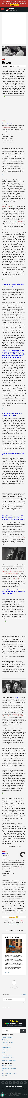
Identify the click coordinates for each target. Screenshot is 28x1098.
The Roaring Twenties (7, 1042)
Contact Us (24, 1089)
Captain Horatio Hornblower (9, 1068)
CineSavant (4, 58)
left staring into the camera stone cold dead (12, 571)
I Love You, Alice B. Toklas (8, 1060)
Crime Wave (5, 1076)
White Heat (5, 1050)
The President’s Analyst (7, 1057)
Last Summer (5, 1071)
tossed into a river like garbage (12, 573)
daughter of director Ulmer (8, 206)
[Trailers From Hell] (7, 9)
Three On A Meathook (7, 1037)
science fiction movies (18, 221)
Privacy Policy (11, 1089)
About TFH (18, 1089)
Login (24, 994)
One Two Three (6, 1045)
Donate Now (14, 5)
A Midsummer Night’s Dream (9, 1073)
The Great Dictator (6, 1047)
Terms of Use (4, 1089)
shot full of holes (6, 570)
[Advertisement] (14, 29)
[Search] (23, 1031)
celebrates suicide (16, 578)
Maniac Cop (5, 1040)
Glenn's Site (7, 972)
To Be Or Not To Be (7, 1055)
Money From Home (8, 1065)
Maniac (4, 1052)
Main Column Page (18, 920)
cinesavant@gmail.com (14, 924)
